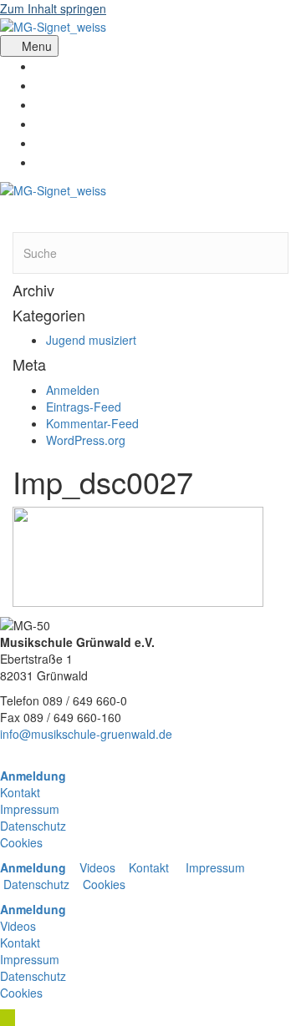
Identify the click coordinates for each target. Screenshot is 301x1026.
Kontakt (20, 792)
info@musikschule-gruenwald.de (86, 733)
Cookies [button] (21, 842)
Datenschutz (33, 825)
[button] (7, 1017)
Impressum (29, 809)
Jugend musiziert (91, 339)
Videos (99, 867)
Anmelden (72, 390)
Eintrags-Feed (83, 406)
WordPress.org (85, 440)
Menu (37, 46)
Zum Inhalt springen (53, 8)
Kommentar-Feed (92, 423)
